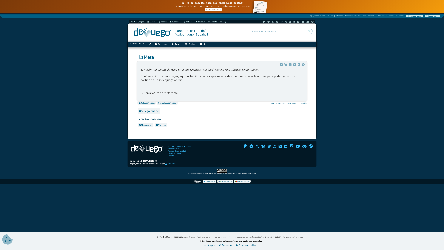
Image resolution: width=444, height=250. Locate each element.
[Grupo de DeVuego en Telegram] (269, 21)
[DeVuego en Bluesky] (277, 21)
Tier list (162, 125)
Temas (177, 44)
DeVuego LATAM (226, 181)
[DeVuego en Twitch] (298, 21)
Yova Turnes (172, 163)
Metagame (146, 125)
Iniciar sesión (415, 16)
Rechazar (226, 245)
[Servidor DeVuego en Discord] (307, 21)
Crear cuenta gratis (214, 10)
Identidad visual (174, 153)
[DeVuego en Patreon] (264, 21)
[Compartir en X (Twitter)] (281, 64)
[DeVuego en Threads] (290, 21)
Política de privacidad (177, 151)
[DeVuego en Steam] (312, 21)
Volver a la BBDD (138, 43)
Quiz (205, 44)
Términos (162, 44)
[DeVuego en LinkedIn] (294, 21)
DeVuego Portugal (243, 181)
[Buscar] (309, 31)
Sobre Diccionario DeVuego (179, 146)
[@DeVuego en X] (273, 21)
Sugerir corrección (299, 103)
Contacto (172, 155)
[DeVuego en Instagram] (286, 21)
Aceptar (211, 245)
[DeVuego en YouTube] (303, 21)
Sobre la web (173, 148)
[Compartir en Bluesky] (286, 64)
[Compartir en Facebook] (290, 64)
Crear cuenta (433, 16)
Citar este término (281, 103)
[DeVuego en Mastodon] (282, 21)
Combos (191, 44)
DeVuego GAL (210, 181)
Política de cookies (247, 245)
